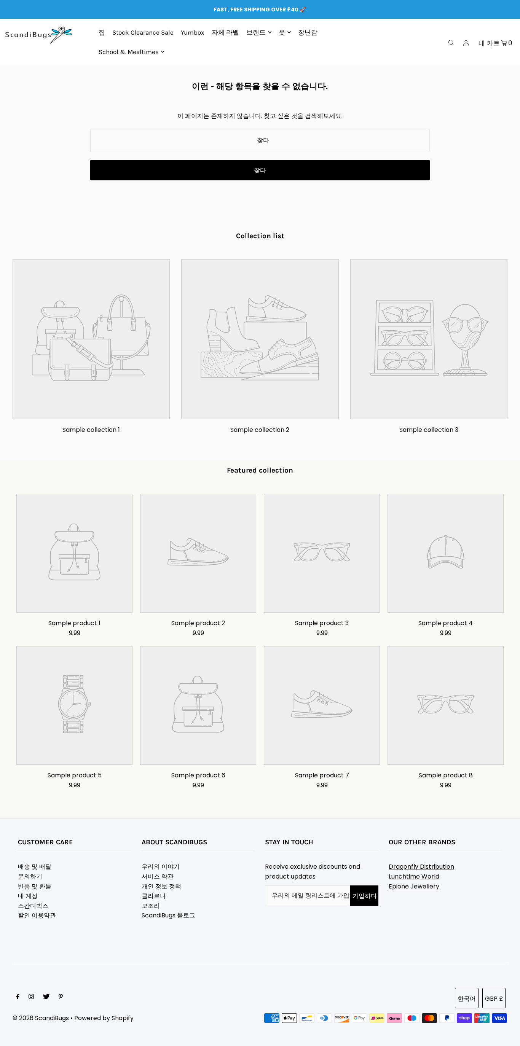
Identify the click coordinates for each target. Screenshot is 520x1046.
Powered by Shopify (104, 1018)
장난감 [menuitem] (307, 32)
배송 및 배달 (34, 866)
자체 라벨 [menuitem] (225, 32)
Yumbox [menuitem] (192, 32)
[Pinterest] (61, 997)
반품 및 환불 (34, 886)
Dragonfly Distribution (421, 866)
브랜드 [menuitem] (256, 32)
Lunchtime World (414, 876)
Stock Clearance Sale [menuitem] (143, 32)
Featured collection (260, 470)
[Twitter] (46, 997)
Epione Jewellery (414, 886)
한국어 (467, 998)
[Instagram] (31, 997)
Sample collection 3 (428, 429)
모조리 (151, 905)
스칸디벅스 (33, 905)
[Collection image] (91, 413)
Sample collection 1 (91, 429)
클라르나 (154, 896)
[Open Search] (451, 42)
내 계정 (28, 896)
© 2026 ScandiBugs (41, 1018)
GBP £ (494, 998)
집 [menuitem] (102, 32)
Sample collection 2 (259, 429)
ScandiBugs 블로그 (168, 915)
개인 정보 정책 (161, 886)
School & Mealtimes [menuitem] (129, 52)
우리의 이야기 (161, 866)
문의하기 (30, 876)
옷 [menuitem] (282, 32)
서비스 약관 (158, 876)
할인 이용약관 (37, 915)
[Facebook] (17, 997)
